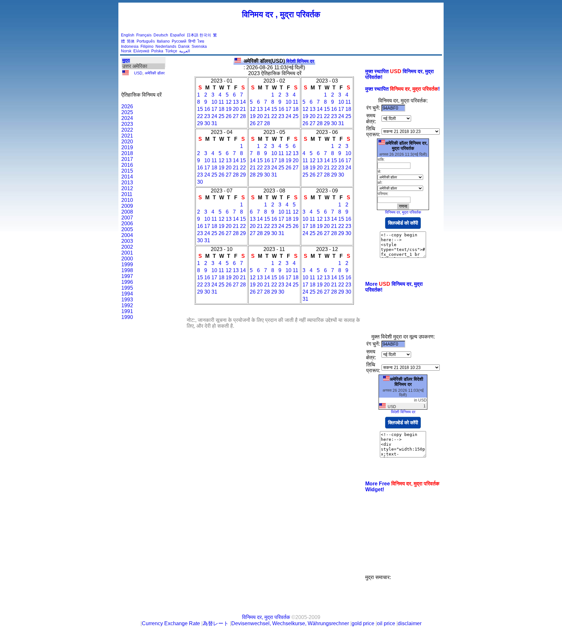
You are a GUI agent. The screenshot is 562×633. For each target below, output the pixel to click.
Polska (157, 51)
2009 (127, 206)
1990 (127, 317)
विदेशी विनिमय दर (279, 61)
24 (214, 116)
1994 (127, 294)
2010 (127, 200)
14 (243, 102)
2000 (127, 258)
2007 (127, 217)
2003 (127, 241)
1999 (127, 264)
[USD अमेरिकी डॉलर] (125, 74)
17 (214, 109)
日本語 (192, 35)
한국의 (205, 35)
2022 (127, 130)
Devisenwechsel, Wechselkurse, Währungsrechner (290, 623)
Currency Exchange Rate (171, 623)
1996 (127, 282)
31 (214, 123)
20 (236, 109)
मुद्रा (126, 60)
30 (207, 123)
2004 (127, 235)
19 (229, 109)
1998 (127, 270)
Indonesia (130, 46)
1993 (127, 299)
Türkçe (171, 51)
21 (243, 109)
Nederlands (165, 46)
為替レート (216, 623)
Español (177, 35)
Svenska (199, 46)
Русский (179, 41)
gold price (363, 623)
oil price (386, 623)
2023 (127, 124)
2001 (127, 253)
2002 (127, 247)
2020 (127, 141)
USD (138, 73)
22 (200, 116)
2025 (127, 112)
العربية (184, 51)
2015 (127, 171)
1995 (127, 288)
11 (221, 102)
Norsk (126, 51)
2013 (127, 182)
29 (200, 123)
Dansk (184, 46)
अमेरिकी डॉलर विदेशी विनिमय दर (406, 381)
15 (200, 109)
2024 (127, 118)
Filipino (147, 46)
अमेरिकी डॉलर (155, 73)
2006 (127, 223)
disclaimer (409, 623)
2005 (127, 229)
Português (146, 41)
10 (214, 102)
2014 (127, 176)
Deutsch (161, 35)
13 (236, 102)
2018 (127, 153)
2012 (127, 188)
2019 (127, 147)
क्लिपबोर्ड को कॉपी (403, 223)
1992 (127, 305)
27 (236, 116)
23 (207, 116)
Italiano (163, 41)
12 (229, 102)
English (127, 35)
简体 (131, 41)
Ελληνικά (141, 51)
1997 (127, 276)
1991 (127, 311)
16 (207, 109)
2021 (127, 135)
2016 (127, 165)
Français (144, 35)
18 (221, 109)
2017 (127, 159)
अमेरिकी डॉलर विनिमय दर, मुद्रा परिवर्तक (406, 145)
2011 (126, 194)
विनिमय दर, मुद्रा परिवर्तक (403, 212)
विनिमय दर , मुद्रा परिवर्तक (281, 14)
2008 (127, 212)
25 (221, 116)
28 (243, 116)
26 (229, 116)
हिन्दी (191, 41)
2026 (127, 106)
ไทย (200, 41)
